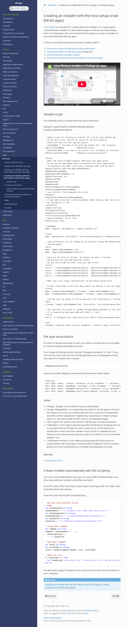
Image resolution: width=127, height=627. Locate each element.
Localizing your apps (11, 116)
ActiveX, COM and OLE (13, 162)
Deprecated (8, 246)
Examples (7, 40)
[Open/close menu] (1, 159)
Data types (7, 239)
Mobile (6, 279)
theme (70, 610)
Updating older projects (13, 359)
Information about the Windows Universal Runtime (17, 195)
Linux (5, 112)
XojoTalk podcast (10, 367)
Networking (8, 283)
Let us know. (83, 613)
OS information (9, 133)
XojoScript (7, 215)
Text (4, 298)
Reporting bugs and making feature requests (18, 343)
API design (7, 61)
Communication (9, 79)
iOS (4, 108)
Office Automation (10, 129)
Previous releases (10, 329)
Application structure (12, 68)
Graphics (6, 105)
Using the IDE (9, 29)
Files (5, 254)
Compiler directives (11, 228)
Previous (51, 596)
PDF (4, 290)
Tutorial (6, 383)
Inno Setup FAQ (54, 460)
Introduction (8, 18)
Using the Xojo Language (13, 33)
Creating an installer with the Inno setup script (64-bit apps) (17, 176)
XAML (6, 200)
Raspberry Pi (8, 140)
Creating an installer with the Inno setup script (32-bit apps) (17, 171)
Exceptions (7, 250)
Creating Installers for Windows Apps (64, 51)
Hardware (7, 261)
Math (5, 276)
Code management (11, 75)
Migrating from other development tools (17, 124)
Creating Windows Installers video (63, 54)
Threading (7, 147)
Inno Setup (49, 27)
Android (6, 57)
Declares (6, 97)
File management (10, 101)
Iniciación (7, 379)
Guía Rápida (8, 376)
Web (5, 155)
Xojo (19, 3)
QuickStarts (8, 22)
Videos (6, 363)
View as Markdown (53, 617)
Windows (6, 158)
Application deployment (13, 64)
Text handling (8, 144)
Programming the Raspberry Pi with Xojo (18, 334)
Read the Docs (92, 610)
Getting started (10, 204)
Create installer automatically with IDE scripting (20, 190)
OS (4, 287)
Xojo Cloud (7, 211)
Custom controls (10, 83)
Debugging (7, 44)
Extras (5, 355)
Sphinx (56, 610)
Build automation (10, 72)
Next (114, 596)
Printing (6, 136)
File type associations (14, 185)
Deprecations (8, 322)
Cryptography (8, 235)
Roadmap (7, 348)
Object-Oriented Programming (16, 37)
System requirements (12, 352)
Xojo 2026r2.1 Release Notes (15, 339)
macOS (6, 119)
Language (7, 268)
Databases (7, 90)
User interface (9, 151)
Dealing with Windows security (17, 166)
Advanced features (10, 53)
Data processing (10, 86)
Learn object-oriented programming (18, 325)
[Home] (45, 5)
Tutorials (6, 26)
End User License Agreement (15, 396)
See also (7, 208)
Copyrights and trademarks (14, 392)
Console (6, 231)
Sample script (11, 181)
